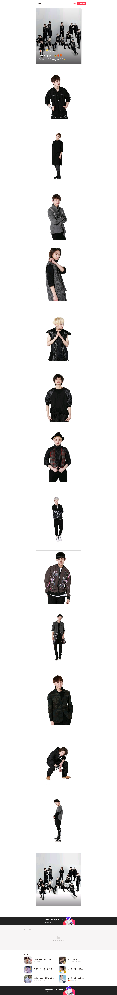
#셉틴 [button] (58, 59)
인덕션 (69, 971)
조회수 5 (42, 971)
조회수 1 (74, 971)
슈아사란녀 (36, 971)
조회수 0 (39, 961)
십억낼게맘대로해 (72, 961)
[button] (74, 3)
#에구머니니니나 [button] (44, 59)
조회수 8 (46, 980)
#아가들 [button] (53, 59)
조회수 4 (80, 961)
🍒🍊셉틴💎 (71, 980)
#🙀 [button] (64, 59)
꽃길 (35, 961)
